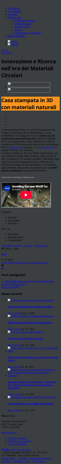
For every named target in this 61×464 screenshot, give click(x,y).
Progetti (12, 14)
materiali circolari (39, 262)
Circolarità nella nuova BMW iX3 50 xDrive (31, 403)
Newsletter (6, 52)
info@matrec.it (9, 432)
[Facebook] (2, 449)
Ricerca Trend (8, 287)
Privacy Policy (8, 458)
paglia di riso (15, 147)
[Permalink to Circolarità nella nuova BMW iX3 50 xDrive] (32, 397)
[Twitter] (4, 449)
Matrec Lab (14, 17)
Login (4, 50)
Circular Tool (22, 26)
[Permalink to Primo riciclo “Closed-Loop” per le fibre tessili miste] (34, 351)
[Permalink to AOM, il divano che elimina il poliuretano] (30, 316)
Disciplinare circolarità (27, 32)
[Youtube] (7, 449)
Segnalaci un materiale (19, 441)
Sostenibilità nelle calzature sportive (21, 281)
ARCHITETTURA (11, 245)
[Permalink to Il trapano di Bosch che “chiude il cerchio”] (31, 300)
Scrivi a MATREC (17, 444)
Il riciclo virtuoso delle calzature (25, 338)
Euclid (17, 29)
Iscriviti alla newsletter (19, 449)
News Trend (7, 262)
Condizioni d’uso (21, 461)
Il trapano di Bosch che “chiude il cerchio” (30, 306)
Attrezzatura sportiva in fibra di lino (27, 283)
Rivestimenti (40, 245)
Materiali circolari (24, 20)
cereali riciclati (22, 262)
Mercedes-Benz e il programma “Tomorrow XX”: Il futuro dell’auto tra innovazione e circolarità (32, 385)
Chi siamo (14, 8)
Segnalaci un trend (17, 438)
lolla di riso (47, 147)
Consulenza (14, 11)
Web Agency (39, 461)
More (4, 254)
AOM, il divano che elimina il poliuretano (30, 322)
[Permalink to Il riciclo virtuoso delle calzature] (25, 332)
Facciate (28, 245)
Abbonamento (16, 35)
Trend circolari (23, 23)
